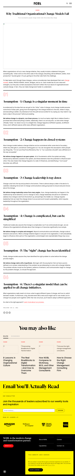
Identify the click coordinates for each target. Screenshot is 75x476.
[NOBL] (37, 3)
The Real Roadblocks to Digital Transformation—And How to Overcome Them (28, 365)
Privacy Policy (51, 465)
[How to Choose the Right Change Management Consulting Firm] (64, 349)
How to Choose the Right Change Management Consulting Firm (64, 364)
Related (5, 336)
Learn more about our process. (34, 302)
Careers (59, 440)
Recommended (15, 336)
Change (37, 10)
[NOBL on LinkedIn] (4, 471)
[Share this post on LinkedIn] (4, 313)
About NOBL (43, 440)
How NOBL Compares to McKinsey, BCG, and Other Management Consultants (46, 364)
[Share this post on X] (7, 313)
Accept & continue (35, 469)
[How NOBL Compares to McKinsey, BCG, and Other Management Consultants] (46, 349)
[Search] (67, 3)
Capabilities (43, 446)
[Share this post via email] (9, 313)
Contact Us (8, 445)
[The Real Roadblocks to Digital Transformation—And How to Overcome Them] (28, 349)
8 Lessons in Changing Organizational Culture (10, 361)
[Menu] (70, 3)
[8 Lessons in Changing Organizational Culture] (10, 349)
